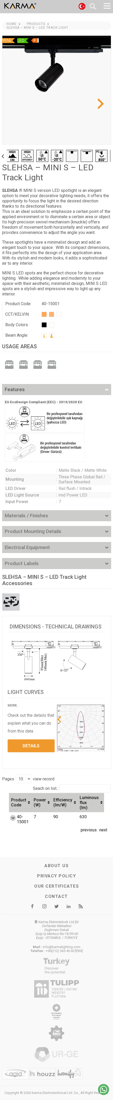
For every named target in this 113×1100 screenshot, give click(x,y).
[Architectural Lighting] (37, 364)
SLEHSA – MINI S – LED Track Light (37, 27)
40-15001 (23, 819)
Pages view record (28, 778)
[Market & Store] (9, 364)
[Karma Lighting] (33, 6)
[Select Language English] (82, 7)
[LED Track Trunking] (10, 602)
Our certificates (56, 886)
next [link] (103, 829)
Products (36, 24)
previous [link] (89, 829)
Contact (56, 896)
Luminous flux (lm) (89, 802)
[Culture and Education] (52, 364)
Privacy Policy (56, 875)
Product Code (18, 802)
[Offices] (23, 364)
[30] (51, 335)
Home (12, 24)
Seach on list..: (46, 788)
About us (56, 865)
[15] (44, 335)
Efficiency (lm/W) (62, 802)
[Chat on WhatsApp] (103, 1093)
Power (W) (40, 802)
